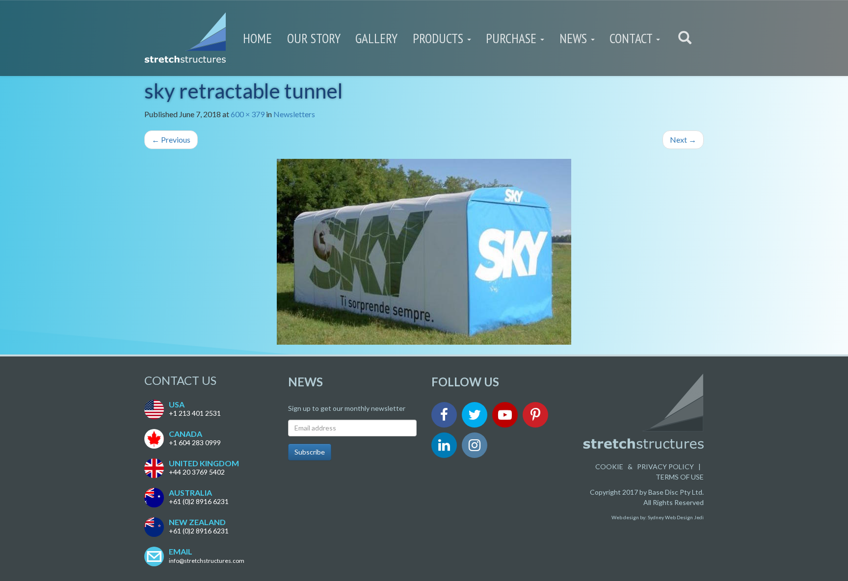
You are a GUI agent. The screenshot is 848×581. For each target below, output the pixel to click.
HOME (257, 38)
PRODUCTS (439, 38)
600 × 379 (248, 114)
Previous (171, 139)
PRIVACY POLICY (665, 466)
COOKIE (609, 466)
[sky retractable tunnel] (424, 252)
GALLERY (376, 38)
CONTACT (632, 38)
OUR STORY (314, 38)
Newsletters (294, 114)
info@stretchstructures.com (206, 560)
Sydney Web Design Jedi (676, 517)
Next (683, 139)
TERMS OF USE (680, 477)
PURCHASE (512, 38)
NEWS (574, 38)
